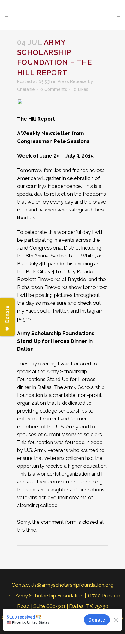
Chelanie (26, 89)
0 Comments (53, 89)
